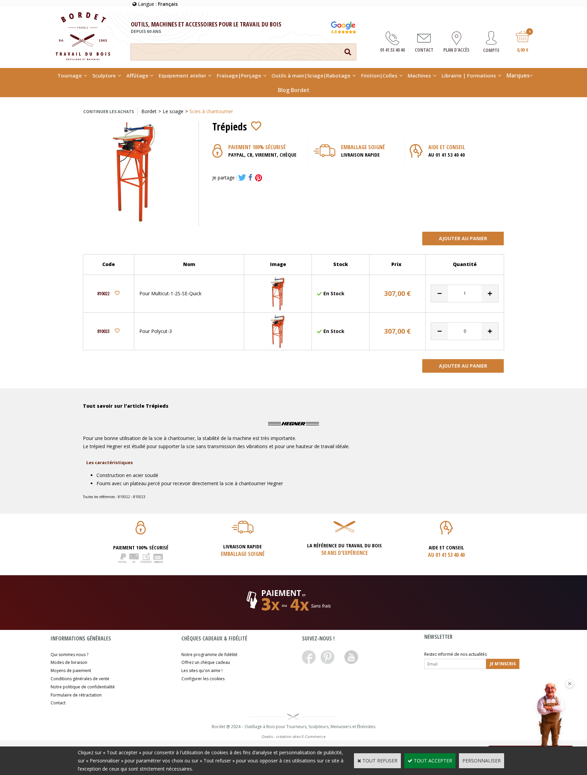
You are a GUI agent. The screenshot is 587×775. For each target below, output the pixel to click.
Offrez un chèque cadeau (205, 662)
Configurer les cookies (203, 679)
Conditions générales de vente (80, 679)
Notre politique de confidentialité (83, 687)
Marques (518, 75)
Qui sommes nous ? (69, 654)
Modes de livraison (69, 662)
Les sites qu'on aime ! (202, 670)
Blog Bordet (293, 90)
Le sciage (173, 111)
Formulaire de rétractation (76, 695)
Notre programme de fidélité (209, 654)
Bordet (149, 111)
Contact (58, 703)
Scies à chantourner (211, 111)
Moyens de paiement (71, 670)
